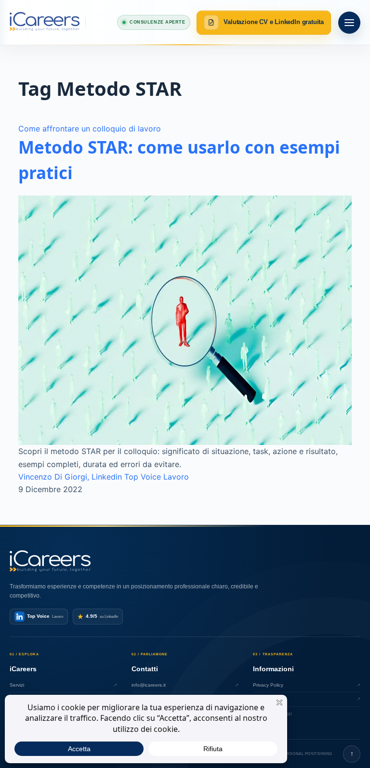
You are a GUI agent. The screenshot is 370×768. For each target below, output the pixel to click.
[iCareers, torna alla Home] (48, 22)
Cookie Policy (306, 699)
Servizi (63, 685)
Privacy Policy (306, 685)
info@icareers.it (185, 685)
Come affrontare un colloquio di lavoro (89, 128)
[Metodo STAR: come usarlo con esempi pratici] (184, 320)
